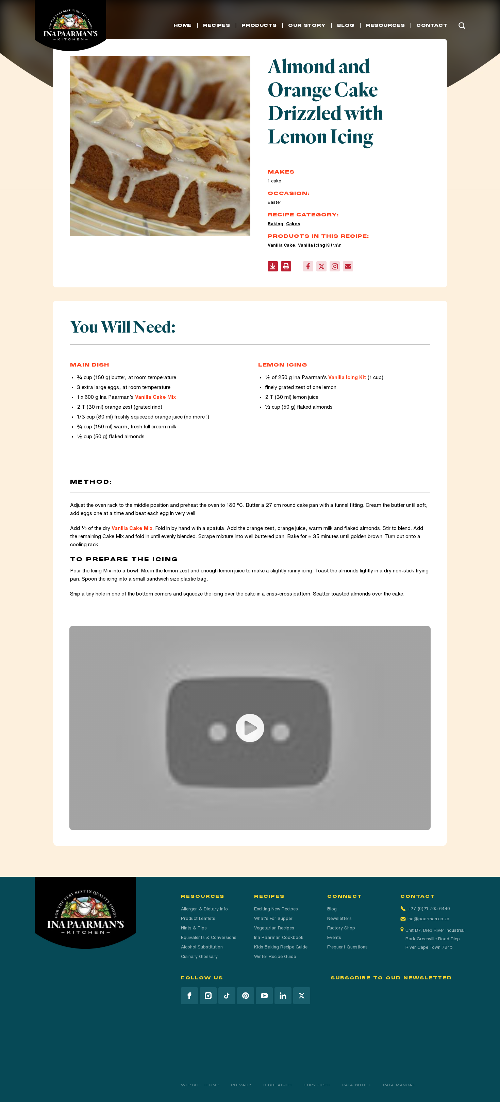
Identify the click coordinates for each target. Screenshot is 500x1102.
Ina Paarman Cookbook (278, 937)
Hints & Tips (194, 928)
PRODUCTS (259, 25)
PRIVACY (241, 1085)
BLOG (345, 25)
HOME (182, 25)
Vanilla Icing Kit (315, 245)
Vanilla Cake (281, 245)
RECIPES (216, 25)
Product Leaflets (198, 918)
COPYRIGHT (317, 1085)
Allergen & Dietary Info (204, 909)
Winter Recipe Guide (275, 956)
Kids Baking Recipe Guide (280, 947)
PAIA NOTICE (357, 1085)
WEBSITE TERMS (200, 1085)
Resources (385, 25)
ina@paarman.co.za (428, 919)
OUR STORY (307, 25)
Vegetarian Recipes (274, 928)
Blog (332, 909)
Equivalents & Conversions (208, 937)
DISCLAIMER (278, 1085)
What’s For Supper (273, 918)
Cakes (293, 223)
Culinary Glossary (199, 956)
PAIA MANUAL (399, 1085)
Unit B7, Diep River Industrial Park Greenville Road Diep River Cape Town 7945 (435, 938)
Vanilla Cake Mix (155, 396)
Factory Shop (341, 928)
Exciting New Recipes (276, 909)
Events (334, 937)
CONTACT (431, 25)
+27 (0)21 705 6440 (428, 908)
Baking (275, 223)
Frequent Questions (347, 947)
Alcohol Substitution (202, 947)
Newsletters (339, 918)
